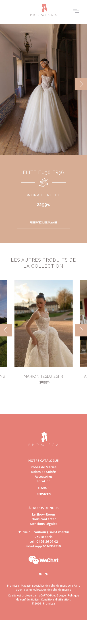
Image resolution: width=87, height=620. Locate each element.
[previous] (6, 84)
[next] (81, 84)
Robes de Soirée (43, 472)
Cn (46, 574)
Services (44, 494)
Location (43, 481)
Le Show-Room (43, 514)
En (40, 574)
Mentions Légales (43, 524)
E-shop (43, 488)
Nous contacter (43, 519)
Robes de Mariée (43, 467)
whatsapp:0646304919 (43, 546)
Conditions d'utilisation (55, 599)
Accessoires (43, 476)
